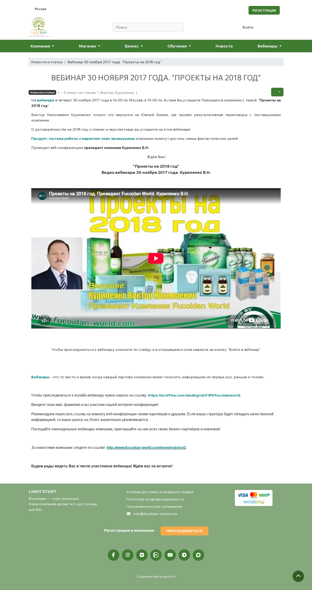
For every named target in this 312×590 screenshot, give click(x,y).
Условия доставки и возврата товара (159, 491)
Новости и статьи (46, 62)
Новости (224, 45)
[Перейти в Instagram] (127, 555)
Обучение (177, 45)
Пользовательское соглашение (154, 506)
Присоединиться (184, 531)
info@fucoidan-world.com (155, 513)
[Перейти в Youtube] (170, 555)
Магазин (88, 45)
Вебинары (267, 45)
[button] (277, 92)
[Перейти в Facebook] (113, 555)
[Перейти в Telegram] (184, 555)
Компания (40, 45)
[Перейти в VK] (142, 555)
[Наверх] (298, 576)
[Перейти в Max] (198, 555)
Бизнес (132, 45)
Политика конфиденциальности (155, 499)
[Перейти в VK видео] (156, 555)
